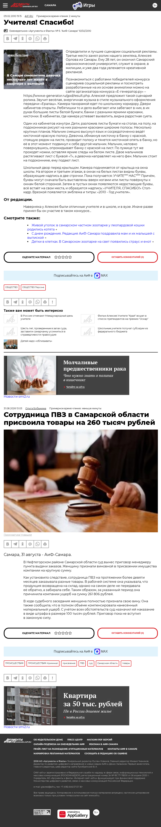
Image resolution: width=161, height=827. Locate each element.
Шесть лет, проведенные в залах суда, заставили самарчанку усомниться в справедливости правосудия (44, 331)
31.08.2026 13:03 (13, 408)
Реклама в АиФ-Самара (103, 744)
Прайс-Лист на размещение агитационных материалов (68, 749)
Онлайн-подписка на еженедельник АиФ (59, 744)
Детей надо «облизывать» (36, 340)
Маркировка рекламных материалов (57, 753)
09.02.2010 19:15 (13, 16)
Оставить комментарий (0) (128, 257)
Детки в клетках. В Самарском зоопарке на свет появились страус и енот (91, 241)
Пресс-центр (74, 739)
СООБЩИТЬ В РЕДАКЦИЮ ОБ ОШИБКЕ (105, 753)
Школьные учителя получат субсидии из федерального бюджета (123, 330)
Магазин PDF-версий (99, 739)
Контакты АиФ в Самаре (122, 749)
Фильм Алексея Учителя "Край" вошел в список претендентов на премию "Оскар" (123, 317)
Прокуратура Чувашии (18, 534)
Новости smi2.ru (17, 396)
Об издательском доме (48, 739)
